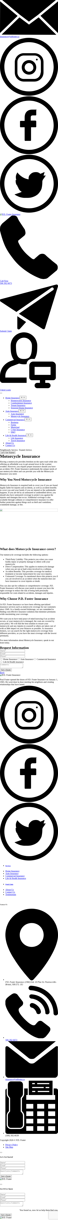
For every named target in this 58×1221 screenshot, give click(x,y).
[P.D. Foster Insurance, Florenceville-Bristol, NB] (10, 214)
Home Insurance (12, 398)
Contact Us (10, 445)
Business (14, 422)
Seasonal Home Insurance (22, 408)
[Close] (1, 1152)
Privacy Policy (11, 1145)
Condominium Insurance (21, 403)
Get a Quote (6, 670)
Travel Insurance (18, 440)
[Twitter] (29, 212)
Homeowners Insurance (21, 400)
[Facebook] (29, 153)
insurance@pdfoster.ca (15, 1079)
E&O (13, 432)
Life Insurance (17, 438)
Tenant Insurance (18, 405)
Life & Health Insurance (15, 435)
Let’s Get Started (7, 453)
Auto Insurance (11, 411)
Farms (13, 425)
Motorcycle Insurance (20, 416)
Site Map (9, 1147)
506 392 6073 (11, 1040)
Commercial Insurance (15, 420)
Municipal (15, 427)
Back (2, 672)
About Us (9, 443)
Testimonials (10, 894)
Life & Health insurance (13, 662)
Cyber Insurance (18, 430)
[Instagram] (29, 95)
